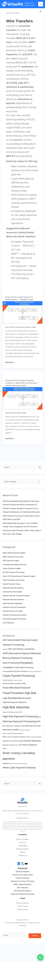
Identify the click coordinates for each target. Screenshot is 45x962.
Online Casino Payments (34, 737)
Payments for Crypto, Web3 (22, 875)
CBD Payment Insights (11, 561)
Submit (34, 935)
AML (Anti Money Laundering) (21, 649)
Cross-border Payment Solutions (15, 671)
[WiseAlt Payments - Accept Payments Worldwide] (12, 4)
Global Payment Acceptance (13, 588)
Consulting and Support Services (15, 565)
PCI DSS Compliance (28, 745)
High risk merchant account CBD (12, 712)
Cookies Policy (22, 909)
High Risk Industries (16, 707)
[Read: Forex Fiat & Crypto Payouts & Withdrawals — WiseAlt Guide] (22, 312)
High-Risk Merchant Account (17, 698)
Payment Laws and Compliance (14, 607)
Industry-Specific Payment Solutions (16, 596)
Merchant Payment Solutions (13, 600)
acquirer (5, 649)
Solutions (23, 868)
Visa (25, 763)
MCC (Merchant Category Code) (14, 726)
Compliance (8, 667)
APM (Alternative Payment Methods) (22, 653)
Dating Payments (8, 680)
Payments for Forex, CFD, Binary (22, 881)
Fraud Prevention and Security (14, 580)
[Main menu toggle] (40, 4)
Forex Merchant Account (16, 687)
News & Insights (22, 839)
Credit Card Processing (23, 667)
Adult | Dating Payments (23, 884)
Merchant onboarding (24, 730)
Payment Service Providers (13, 611)
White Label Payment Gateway (19, 767)
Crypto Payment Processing (19, 675)
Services (22, 843)
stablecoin (7, 763)
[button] (41, 11)
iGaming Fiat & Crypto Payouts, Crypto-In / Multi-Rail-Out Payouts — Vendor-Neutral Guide (22, 382)
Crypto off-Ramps (36, 671)
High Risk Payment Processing (20, 716)
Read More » (10, 362)
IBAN (39, 717)
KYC (38, 721)
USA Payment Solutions (22, 891)
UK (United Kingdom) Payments (14, 619)
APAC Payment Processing (13, 557)
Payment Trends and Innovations (15, 615)
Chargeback (26, 662)
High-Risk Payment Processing (22, 894)
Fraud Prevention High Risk (19, 693)
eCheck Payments (17, 680)
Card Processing (11, 663)
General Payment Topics (12, 584)
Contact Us (23, 855)
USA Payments (8, 623)
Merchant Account (33, 726)
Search (22, 852)
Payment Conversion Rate (13, 741)
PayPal (17, 745)
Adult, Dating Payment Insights (14, 553)
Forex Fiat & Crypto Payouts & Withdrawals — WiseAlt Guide (19, 298)
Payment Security (9, 745)
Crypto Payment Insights (12, 568)
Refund (5, 748)
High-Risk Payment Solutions (14, 702)
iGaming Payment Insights (12, 413)
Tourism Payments (23, 878)
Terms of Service (22, 903)
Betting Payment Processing (17, 658)
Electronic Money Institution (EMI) (14, 683)
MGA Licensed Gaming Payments (13, 733)
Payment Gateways (32, 740)
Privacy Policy (22, 906)
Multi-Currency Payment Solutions (14, 737)
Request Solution (22, 849)
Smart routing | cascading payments (19, 755)
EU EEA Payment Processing (13, 572)
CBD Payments (22, 888)
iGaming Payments (23, 872)
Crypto (30, 671)
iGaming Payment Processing (19, 721)
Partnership (22, 846)
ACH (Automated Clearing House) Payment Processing (20, 642)
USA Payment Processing (17, 763)
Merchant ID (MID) (11, 729)
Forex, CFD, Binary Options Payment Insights (17, 327)
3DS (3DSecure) (9, 636)
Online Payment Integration (12, 603)
